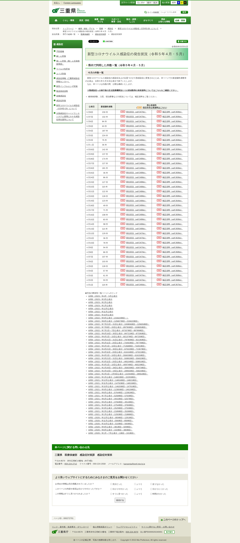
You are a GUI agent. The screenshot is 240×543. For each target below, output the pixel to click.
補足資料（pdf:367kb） (172, 284)
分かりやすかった (120, 489)
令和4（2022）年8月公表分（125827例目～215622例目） (113, 321)
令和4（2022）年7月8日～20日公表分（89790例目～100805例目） (117, 327)
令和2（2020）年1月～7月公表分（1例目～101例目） (111, 433)
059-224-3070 (132, 532)
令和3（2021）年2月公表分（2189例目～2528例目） (111, 411)
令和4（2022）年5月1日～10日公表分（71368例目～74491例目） (117, 346)
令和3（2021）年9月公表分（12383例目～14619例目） (112, 389)
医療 (101, 29)
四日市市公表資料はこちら (154, 107)
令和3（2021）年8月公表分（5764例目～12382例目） (112, 392)
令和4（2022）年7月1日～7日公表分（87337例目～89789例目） (116, 330)
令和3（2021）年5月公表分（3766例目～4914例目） (111, 402)
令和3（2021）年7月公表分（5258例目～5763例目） (111, 396)
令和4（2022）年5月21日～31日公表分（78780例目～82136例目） (117, 340)
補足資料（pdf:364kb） (172, 201)
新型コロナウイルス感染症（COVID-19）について (138, 29)
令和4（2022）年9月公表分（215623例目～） (108, 318)
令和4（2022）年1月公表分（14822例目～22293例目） (112, 377)
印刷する (182, 41)
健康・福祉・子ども (86, 29)
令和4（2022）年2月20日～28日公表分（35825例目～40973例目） (117, 368)
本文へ (57, 3)
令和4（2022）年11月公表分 (100, 312)
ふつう (139, 484)
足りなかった (158, 484)
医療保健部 (85, 34)
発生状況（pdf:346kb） (136, 284)
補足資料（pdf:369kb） (172, 112)
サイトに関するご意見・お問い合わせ (157, 527)
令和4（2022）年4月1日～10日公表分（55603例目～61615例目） (117, 355)
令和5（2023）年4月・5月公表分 (102, 296)
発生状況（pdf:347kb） (136, 112)
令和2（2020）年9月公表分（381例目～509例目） (110, 427)
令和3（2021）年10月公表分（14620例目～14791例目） (113, 386)
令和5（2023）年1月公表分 (100, 305)
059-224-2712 (70, 464)
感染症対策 (61, 100)
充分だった (117, 484)
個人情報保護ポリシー (102, 527)
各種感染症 (61, 96)
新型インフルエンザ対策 (67, 86)
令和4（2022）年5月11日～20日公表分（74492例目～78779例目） (117, 343)
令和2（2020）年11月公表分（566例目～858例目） (110, 420)
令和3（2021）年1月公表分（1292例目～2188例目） (111, 414)
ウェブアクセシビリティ (127, 527)
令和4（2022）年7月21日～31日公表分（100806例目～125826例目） (119, 324)
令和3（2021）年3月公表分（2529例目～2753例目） (111, 408)
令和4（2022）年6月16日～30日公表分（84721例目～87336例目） (117, 333)
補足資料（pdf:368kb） (172, 196)
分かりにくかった (160, 489)
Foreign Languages (72, 3)
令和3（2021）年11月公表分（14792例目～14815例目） (113, 383)
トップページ (68, 29)
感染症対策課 (100, 34)
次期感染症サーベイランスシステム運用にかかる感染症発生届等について (68, 116)
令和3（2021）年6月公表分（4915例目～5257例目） (111, 399)
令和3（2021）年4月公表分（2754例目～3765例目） (111, 405)
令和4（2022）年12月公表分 (100, 308)
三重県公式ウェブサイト (69, 10)
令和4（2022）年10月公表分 (100, 315)
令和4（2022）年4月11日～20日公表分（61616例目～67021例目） (117, 352)
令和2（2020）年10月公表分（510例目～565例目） (111, 424)
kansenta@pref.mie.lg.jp (134, 464)
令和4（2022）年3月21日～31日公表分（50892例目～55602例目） (117, 358)
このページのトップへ (174, 519)
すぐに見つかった (120, 494)
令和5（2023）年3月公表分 (100, 299)
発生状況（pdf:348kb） (136, 140)
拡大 (155, 3)
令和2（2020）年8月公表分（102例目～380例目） (110, 430)
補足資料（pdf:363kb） (172, 233)
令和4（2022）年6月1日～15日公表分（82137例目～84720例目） (117, 336)
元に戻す (141, 3)
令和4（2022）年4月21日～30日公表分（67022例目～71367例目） (117, 349)
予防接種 (60, 51)
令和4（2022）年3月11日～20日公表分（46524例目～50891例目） (117, 361)
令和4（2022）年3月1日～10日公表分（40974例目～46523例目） (117, 364)
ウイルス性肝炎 (63, 69)
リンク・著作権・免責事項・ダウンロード (70, 527)
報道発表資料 (62, 91)
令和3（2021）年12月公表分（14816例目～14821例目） (113, 380)
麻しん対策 (61, 56)
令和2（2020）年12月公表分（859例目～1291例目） (111, 417)
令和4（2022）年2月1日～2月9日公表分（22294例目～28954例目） (118, 374)
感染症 (110, 29)
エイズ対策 (61, 74)
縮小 (149, 3)
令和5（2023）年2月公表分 (100, 302)
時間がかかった (159, 494)
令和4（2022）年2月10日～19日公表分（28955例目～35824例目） (117, 371)
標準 (174, 3)
